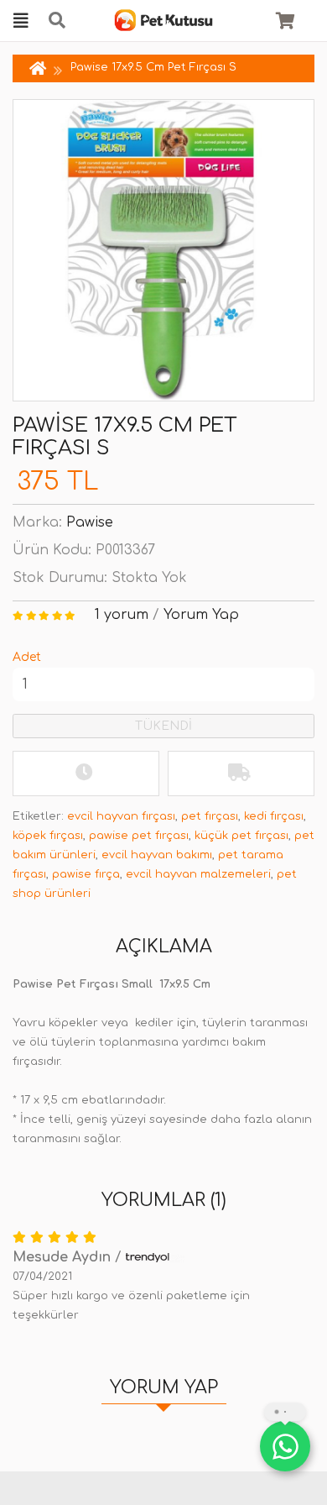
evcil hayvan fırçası (121, 816)
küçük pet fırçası (241, 836)
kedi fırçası (274, 816)
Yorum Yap (201, 614)
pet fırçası (209, 816)
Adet (27, 657)
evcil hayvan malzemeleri (198, 874)
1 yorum (121, 614)
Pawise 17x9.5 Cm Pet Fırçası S (153, 67)
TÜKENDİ (163, 726)
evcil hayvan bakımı (156, 855)
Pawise (89, 522)
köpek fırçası (48, 836)
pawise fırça (86, 874)
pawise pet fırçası (139, 836)
